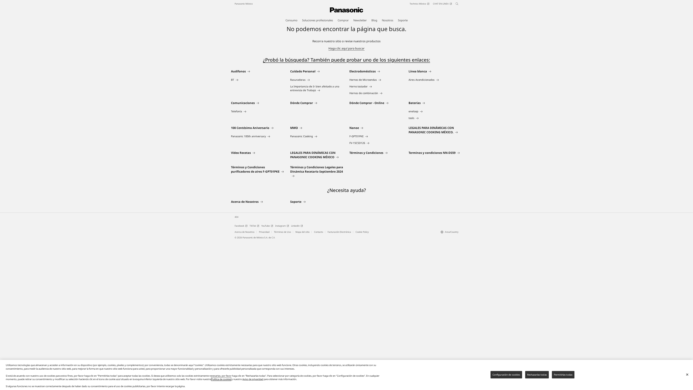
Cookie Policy (362, 231)
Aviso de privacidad (252, 379)
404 (236, 216)
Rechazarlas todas (537, 374)
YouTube (265, 225)
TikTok (253, 225)
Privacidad (264, 231)
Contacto (318, 231)
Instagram (280, 225)
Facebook (239, 225)
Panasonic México (244, 3)
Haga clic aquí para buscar (346, 48)
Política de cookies (221, 379)
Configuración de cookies (506, 374)
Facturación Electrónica (339, 231)
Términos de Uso (282, 231)
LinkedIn (295, 225)
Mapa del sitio (302, 231)
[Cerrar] (687, 374)
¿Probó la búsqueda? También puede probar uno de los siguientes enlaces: (346, 60)
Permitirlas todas (563, 374)
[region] (346, 375)
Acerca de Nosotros (244, 231)
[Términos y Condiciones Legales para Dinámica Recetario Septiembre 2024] (317, 176)
